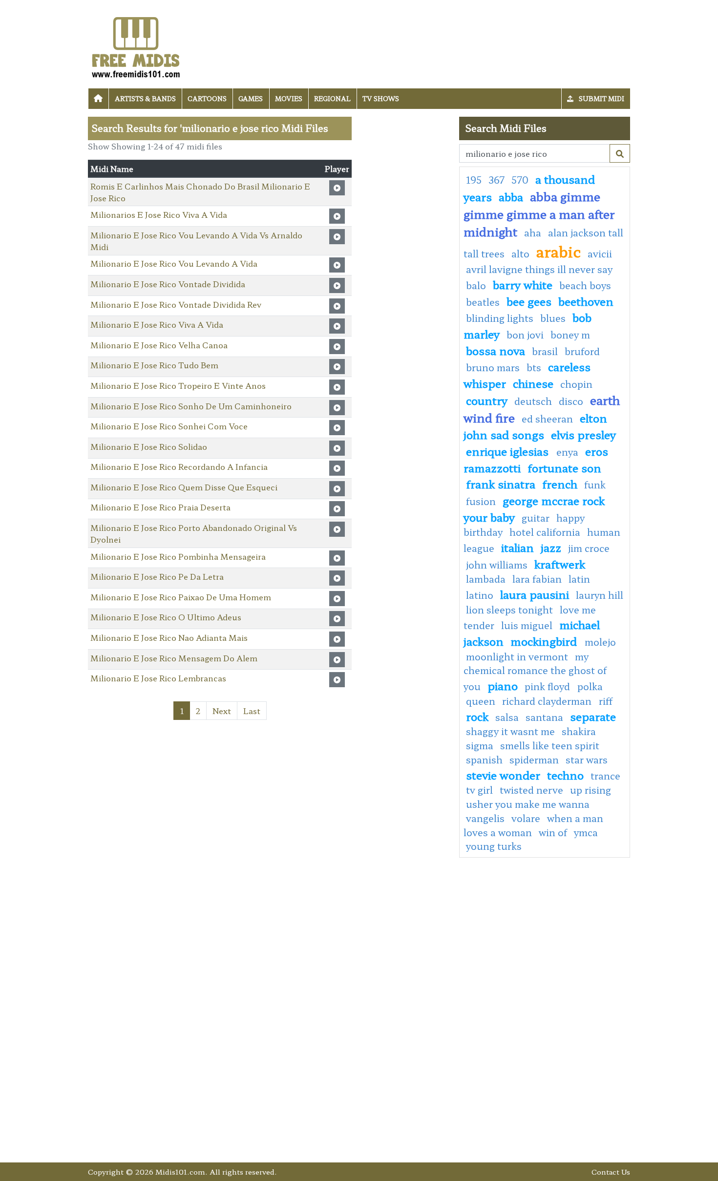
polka (590, 686)
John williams (497, 564)
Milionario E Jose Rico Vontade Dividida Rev (175, 304)
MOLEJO (600, 642)
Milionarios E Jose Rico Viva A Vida (158, 214)
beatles (483, 302)
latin (579, 579)
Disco (571, 401)
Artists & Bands (145, 98)
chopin (576, 384)
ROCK (477, 716)
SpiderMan (534, 759)
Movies (288, 98)
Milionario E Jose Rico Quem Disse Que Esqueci (183, 487)
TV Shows (380, 98)
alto (520, 253)
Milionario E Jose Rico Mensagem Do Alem (173, 658)
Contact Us (610, 1171)
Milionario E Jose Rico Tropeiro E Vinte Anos (178, 385)
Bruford (582, 351)
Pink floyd (548, 686)
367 (496, 180)
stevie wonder (503, 774)
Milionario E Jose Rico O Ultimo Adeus (165, 617)
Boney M (570, 334)
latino (479, 595)
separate (593, 716)
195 (474, 180)
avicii (600, 253)
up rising (590, 790)
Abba (511, 196)
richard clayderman (548, 701)
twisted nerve (531, 790)
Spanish (484, 759)
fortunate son (564, 467)
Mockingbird (545, 641)
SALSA (507, 717)
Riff (605, 701)
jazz (551, 547)
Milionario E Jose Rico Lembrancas (158, 678)
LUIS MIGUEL (526, 625)
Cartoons (207, 98)
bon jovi (525, 334)
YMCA (586, 832)
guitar (535, 518)
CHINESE (533, 383)
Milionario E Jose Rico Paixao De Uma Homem (180, 597)
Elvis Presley (583, 434)
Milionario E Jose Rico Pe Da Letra (157, 576)
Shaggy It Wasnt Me (510, 731)
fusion (481, 501)
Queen (480, 701)
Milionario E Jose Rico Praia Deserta (160, 507)
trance (605, 775)
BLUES (553, 318)
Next (221, 711)
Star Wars (587, 759)
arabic (558, 251)
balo (476, 285)
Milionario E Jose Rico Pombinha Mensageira (178, 556)
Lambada (486, 579)
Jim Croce (589, 548)
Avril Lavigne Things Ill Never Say (539, 269)
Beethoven (585, 301)
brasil (545, 351)
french (559, 483)
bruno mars (493, 367)
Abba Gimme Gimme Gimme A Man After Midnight (539, 214)
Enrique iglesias (508, 451)
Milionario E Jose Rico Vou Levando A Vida (173, 263)
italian (517, 547)
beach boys (585, 285)
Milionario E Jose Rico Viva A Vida (156, 324)
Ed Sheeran (547, 418)
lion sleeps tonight (509, 609)
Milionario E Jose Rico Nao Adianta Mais (169, 637)
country (486, 400)
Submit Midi (600, 98)
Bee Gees (529, 301)
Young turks (494, 846)
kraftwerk (559, 563)
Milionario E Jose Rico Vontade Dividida (167, 284)
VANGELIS (485, 818)
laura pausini (534, 594)
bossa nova (495, 350)
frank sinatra (500, 483)
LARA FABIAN (537, 579)
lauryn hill (599, 595)
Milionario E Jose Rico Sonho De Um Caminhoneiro (191, 406)
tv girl (479, 790)
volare (525, 818)
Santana (544, 717)
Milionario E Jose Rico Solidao (148, 446)
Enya (567, 452)
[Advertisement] (405, 263)
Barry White (522, 284)
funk (595, 484)
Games (250, 98)
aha (532, 232)
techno (565, 774)
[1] (620, 153)
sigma (479, 745)
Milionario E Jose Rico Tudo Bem (154, 365)
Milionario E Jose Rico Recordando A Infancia (179, 466)
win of (553, 832)
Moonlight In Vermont (517, 656)
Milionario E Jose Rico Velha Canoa (159, 345)
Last (251, 711)
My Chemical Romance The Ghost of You (535, 672)
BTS (534, 367)
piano (502, 685)
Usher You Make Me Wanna (528, 804)
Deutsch (533, 401)
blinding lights (499, 318)
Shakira (579, 731)
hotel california (544, 532)
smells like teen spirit (549, 745)
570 (519, 180)
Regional (332, 98)
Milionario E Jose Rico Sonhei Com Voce (169, 426)
